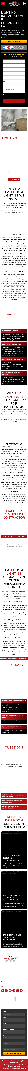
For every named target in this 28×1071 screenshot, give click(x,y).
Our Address (7, 984)
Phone (5, 1017)
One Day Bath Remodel (6, 1005)
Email (4, 1023)
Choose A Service (8, 1029)
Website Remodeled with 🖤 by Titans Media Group (14, 1062)
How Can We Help (8, 1047)
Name (4, 1011)
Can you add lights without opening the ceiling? (11, 807)
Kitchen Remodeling (6, 1003)
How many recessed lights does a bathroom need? (13, 801)
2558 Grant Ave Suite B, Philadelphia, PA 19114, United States (15, 987)
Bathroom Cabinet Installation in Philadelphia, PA (12, 937)
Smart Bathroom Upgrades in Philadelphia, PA (11, 897)
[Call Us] (2, 982)
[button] (25, 3)
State (4, 1041)
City (4, 1035)
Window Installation (6, 1007)
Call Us (5, 981)
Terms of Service (8, 98)
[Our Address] (2, 986)
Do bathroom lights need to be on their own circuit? (13, 795)
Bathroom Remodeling (6, 1001)
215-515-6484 (7, 983)
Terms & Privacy (6, 994)
